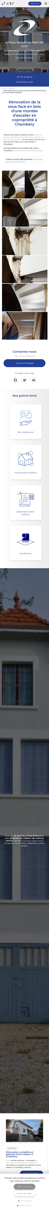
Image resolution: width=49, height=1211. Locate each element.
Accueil (4, 89)
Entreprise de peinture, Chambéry (24, 160)
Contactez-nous (24, 82)
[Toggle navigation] (46, 3)
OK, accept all (25, 1187)
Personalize (25, 1201)
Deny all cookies (25, 1193)
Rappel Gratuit (34, 3)
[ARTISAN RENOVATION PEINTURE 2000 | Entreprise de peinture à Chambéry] (8, 3)
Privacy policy (25, 1205)
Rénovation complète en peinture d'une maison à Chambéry (20, 1154)
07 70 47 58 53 (24, 77)
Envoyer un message (24, 363)
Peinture (11, 89)
